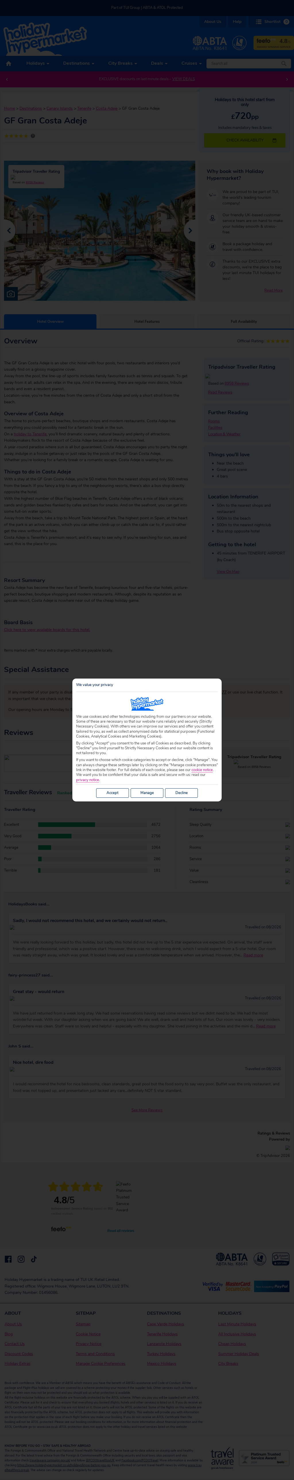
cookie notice (202, 770)
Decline (181, 792)
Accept (113, 792)
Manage (147, 792)
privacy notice (87, 780)
